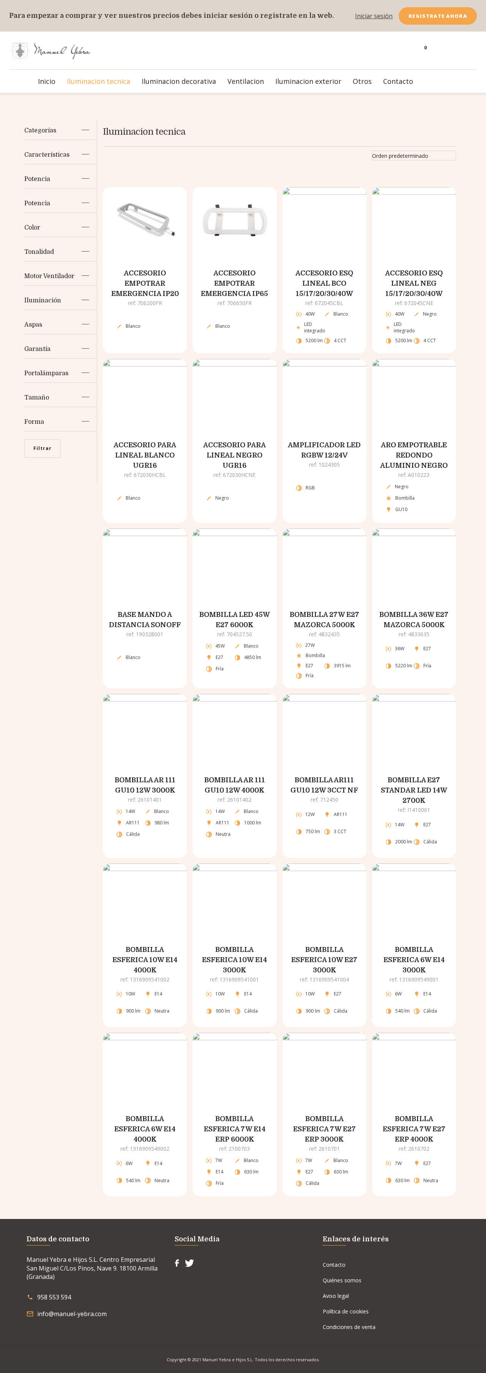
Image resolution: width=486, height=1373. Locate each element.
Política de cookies (346, 1311)
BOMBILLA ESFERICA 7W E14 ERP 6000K (234, 1129)
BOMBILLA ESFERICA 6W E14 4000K (144, 1129)
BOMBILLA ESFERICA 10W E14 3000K (234, 960)
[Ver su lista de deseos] (444, 50)
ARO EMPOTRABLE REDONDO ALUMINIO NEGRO (414, 455)
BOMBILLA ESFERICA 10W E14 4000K (144, 960)
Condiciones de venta (349, 1327)
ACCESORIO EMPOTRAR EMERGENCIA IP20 (145, 283)
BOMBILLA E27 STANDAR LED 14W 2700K (414, 790)
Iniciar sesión (374, 16)
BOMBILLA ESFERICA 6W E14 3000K (414, 960)
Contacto (334, 1264)
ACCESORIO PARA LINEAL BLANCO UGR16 (145, 455)
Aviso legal (336, 1295)
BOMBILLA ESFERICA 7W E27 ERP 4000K (414, 1129)
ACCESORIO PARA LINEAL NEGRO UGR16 (234, 455)
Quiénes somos (342, 1280)
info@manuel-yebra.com (72, 1314)
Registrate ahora (438, 16)
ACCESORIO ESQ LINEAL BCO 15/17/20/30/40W (324, 283)
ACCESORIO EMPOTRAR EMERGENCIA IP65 (234, 283)
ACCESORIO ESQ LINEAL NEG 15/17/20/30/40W (414, 283)
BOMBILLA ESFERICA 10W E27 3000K (324, 960)
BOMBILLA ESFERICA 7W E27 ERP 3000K (324, 1129)
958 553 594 (54, 1297)
